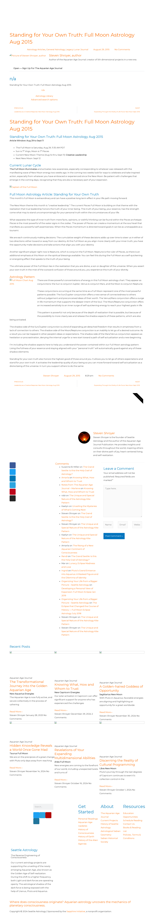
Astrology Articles (36, 49)
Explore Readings (95, 419)
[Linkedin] (13, 479)
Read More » (16, 711)
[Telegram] (13, 485)
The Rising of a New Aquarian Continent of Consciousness (77, 549)
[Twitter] (13, 472)
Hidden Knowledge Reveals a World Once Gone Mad (31, 748)
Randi (64, 556)
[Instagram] (13, 498)
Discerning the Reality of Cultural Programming (118, 763)
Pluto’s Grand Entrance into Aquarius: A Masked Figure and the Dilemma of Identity (79, 574)
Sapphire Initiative (76, 911)
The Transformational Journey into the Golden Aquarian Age (28, 686)
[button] (77, 68)
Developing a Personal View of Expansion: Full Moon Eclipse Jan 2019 (78, 592)
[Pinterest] (13, 492)
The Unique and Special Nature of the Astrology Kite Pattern (77, 499)
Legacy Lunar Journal (77, 49)
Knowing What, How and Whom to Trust (74, 687)
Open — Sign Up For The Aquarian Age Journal (37, 68)
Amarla (65, 477)
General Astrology (55, 49)
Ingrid (64, 570)
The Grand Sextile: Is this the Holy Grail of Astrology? (77, 470)
